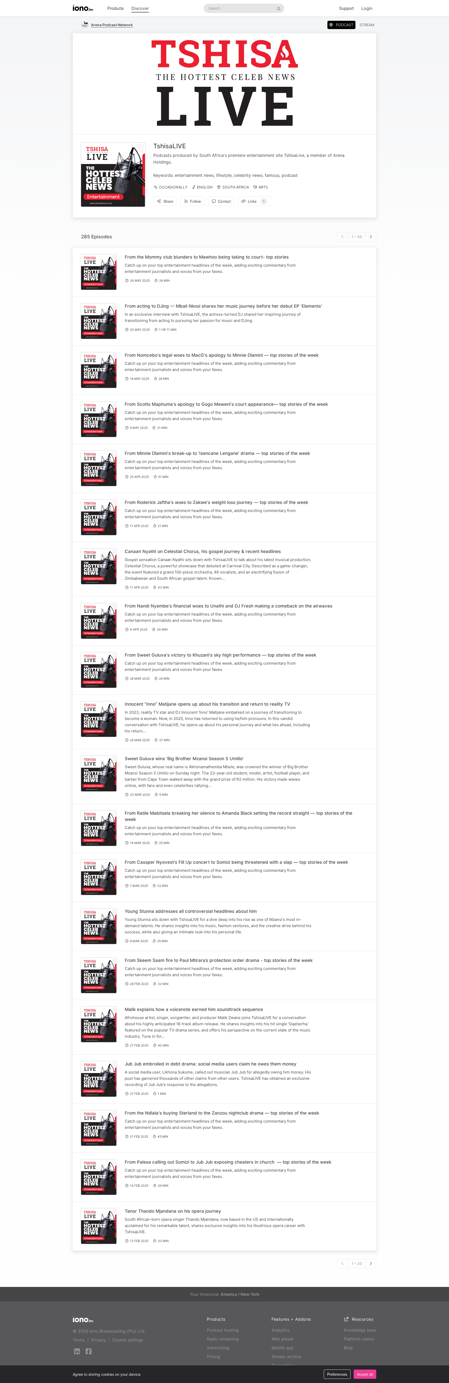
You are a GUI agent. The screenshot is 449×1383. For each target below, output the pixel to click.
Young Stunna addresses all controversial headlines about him (191, 911)
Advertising (218, 1347)
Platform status (359, 1338)
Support (346, 8)
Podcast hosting (223, 1330)
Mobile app (283, 1347)
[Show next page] (371, 236)
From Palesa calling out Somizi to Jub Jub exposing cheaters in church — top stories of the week (228, 1162)
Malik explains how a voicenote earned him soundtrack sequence (194, 1009)
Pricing (213, 1356)
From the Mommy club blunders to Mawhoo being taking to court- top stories (207, 257)
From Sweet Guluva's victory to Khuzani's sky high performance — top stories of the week (220, 655)
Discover (140, 8)
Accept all (365, 1374)
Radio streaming (223, 1338)
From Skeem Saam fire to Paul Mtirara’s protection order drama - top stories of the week (219, 960)
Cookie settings (127, 1339)
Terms (79, 1339)
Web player (283, 1338)
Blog (348, 1347)
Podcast (344, 25)
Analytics (280, 1330)
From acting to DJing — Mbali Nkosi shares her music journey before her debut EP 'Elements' (223, 306)
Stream (367, 25)
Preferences (337, 1374)
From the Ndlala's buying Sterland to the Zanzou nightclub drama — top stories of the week (222, 1113)
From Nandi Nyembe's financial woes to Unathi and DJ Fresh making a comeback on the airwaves (228, 606)
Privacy (98, 1339)
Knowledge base (360, 1330)
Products (115, 8)
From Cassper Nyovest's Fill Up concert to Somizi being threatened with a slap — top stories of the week (236, 862)
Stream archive (286, 1356)
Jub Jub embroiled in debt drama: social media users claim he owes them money (210, 1064)
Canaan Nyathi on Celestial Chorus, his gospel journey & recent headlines (203, 551)
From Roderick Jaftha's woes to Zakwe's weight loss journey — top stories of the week (216, 502)
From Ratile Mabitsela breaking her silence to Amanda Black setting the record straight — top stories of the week (238, 816)
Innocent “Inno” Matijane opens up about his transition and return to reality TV (207, 704)
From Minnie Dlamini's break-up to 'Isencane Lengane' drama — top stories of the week (217, 453)
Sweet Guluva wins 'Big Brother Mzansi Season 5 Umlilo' (184, 758)
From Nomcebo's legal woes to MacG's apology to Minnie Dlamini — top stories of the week (222, 355)
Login (366, 8)
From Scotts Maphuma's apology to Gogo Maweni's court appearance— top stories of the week (226, 404)
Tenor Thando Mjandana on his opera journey (173, 1211)
